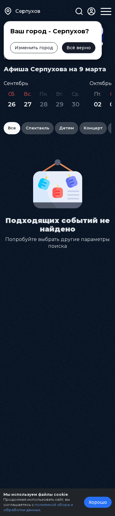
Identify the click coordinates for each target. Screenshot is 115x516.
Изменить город (34, 47)
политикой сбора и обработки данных (38, 507)
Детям (66, 127)
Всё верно (79, 47)
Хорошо (98, 502)
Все (12, 127)
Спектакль (37, 127)
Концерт (93, 127)
